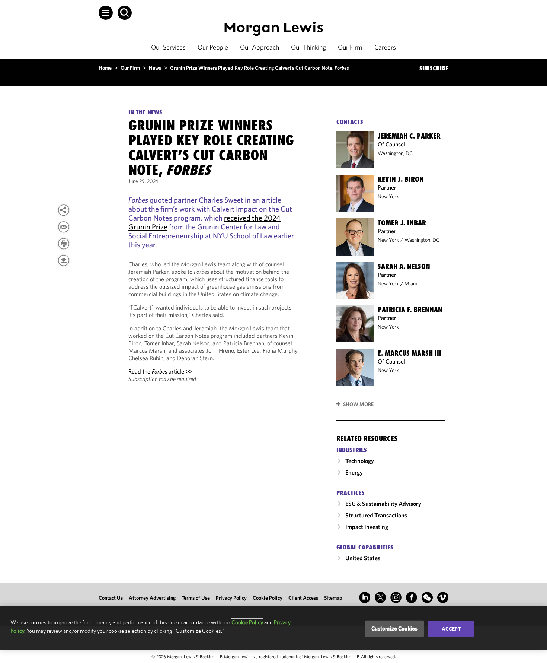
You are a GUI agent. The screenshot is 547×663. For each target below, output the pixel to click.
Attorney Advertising (152, 597)
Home (105, 67)
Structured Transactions (376, 515)
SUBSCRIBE (433, 68)
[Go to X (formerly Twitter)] (380, 597)
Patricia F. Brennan (410, 309)
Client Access (303, 597)
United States (362, 558)
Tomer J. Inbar (402, 223)
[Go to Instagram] (396, 597)
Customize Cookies (394, 628)
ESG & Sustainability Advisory (383, 503)
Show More (358, 404)
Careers (385, 47)
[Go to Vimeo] (442, 597)
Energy (354, 472)
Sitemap (333, 597)
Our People (213, 47)
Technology (359, 460)
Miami (411, 283)
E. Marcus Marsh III (409, 353)
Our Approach (259, 47)
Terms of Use (196, 597)
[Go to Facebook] (411, 597)
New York (388, 196)
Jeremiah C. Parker (409, 136)
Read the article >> (160, 371)
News (155, 67)
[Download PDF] (63, 260)
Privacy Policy (231, 597)
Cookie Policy (267, 597)
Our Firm (350, 47)
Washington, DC (395, 153)
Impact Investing (366, 526)
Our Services (168, 47)
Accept (451, 628)
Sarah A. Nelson (404, 266)
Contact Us (111, 597)
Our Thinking (308, 47)
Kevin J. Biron (401, 179)
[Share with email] (63, 227)
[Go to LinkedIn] (364, 597)
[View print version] (63, 243)
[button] (106, 13)
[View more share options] (63, 210)
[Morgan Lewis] (273, 28)
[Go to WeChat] (427, 597)
